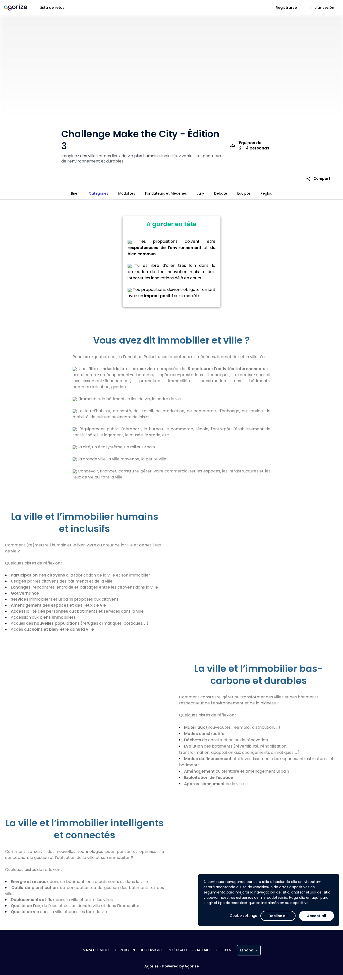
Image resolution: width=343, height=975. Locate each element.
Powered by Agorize (180, 966)
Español (247, 950)
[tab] (75, 193)
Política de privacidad (189, 949)
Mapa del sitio (96, 949)
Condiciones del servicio (138, 949)
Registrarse (286, 7)
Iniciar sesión (322, 7)
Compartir (319, 178)
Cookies (223, 949)
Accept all (316, 915)
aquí (315, 897)
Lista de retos (52, 7)
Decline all (278, 915)
